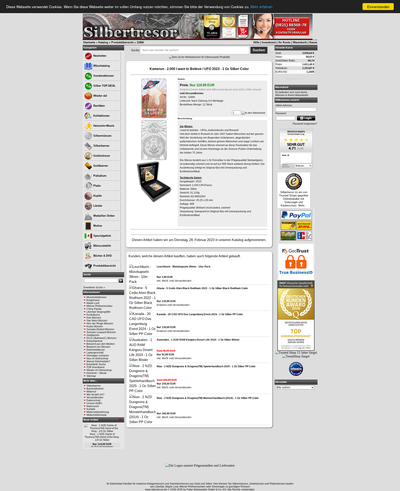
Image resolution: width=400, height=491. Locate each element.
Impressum (92, 406)
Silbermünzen (101, 135)
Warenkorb (300, 42)
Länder (97, 205)
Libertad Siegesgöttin (98, 311)
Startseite (89, 42)
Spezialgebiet (101, 235)
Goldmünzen (101, 155)
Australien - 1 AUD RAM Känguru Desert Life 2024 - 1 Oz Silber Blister (198, 339)
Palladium (99, 175)
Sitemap (91, 376)
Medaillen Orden (103, 215)
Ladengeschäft (94, 352)
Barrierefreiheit (94, 388)
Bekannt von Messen (98, 346)
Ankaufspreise (94, 341)
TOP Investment (95, 367)
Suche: (135, 50)
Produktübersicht (122, 42)
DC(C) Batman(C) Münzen (101, 338)
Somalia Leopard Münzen (101, 332)
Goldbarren (100, 165)
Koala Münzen (94, 326)
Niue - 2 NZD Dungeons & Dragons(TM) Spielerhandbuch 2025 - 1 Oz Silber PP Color (206, 366)
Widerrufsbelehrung (97, 412)
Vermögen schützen (97, 355)
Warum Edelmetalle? (98, 361)
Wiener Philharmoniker (99, 306)
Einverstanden (378, 6)
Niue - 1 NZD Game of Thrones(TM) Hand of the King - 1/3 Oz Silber (102, 437)
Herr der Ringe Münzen (99, 323)
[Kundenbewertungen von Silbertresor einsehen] (296, 167)
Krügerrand (92, 300)
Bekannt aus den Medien (100, 343)
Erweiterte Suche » (94, 287)
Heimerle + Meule (96, 373)
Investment (269, 42)
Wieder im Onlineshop (99, 370)
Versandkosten (94, 397)
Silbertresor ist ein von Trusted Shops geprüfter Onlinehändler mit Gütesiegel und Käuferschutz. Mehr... (293, 199)
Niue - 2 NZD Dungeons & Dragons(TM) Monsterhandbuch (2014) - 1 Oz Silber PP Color (208, 398)
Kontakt (90, 409)
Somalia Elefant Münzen (100, 329)
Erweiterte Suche (96, 364)
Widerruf (91, 391)
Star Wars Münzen (96, 320)
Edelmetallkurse (95, 349)
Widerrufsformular (96, 415)
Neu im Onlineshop (97, 358)
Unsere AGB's (94, 403)
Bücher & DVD (102, 255)
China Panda (93, 308)
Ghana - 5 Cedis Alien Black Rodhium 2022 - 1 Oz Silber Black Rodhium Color (202, 288)
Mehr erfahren (261, 6)
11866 (140, 42)
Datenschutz (93, 400)
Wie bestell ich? (95, 394)
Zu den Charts (294, 78)
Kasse (313, 42)
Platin (96, 185)
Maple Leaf (92, 303)
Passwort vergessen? (305, 123)
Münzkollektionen (96, 297)
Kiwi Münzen (93, 317)
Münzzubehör (101, 245)
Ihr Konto (284, 42)
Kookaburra (93, 314)
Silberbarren (100, 145)
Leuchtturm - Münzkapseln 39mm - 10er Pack (183, 266)
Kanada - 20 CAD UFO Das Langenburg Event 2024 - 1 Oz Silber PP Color (200, 314)
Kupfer (97, 195)
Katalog (103, 42)
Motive (97, 225)
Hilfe (256, 42)
